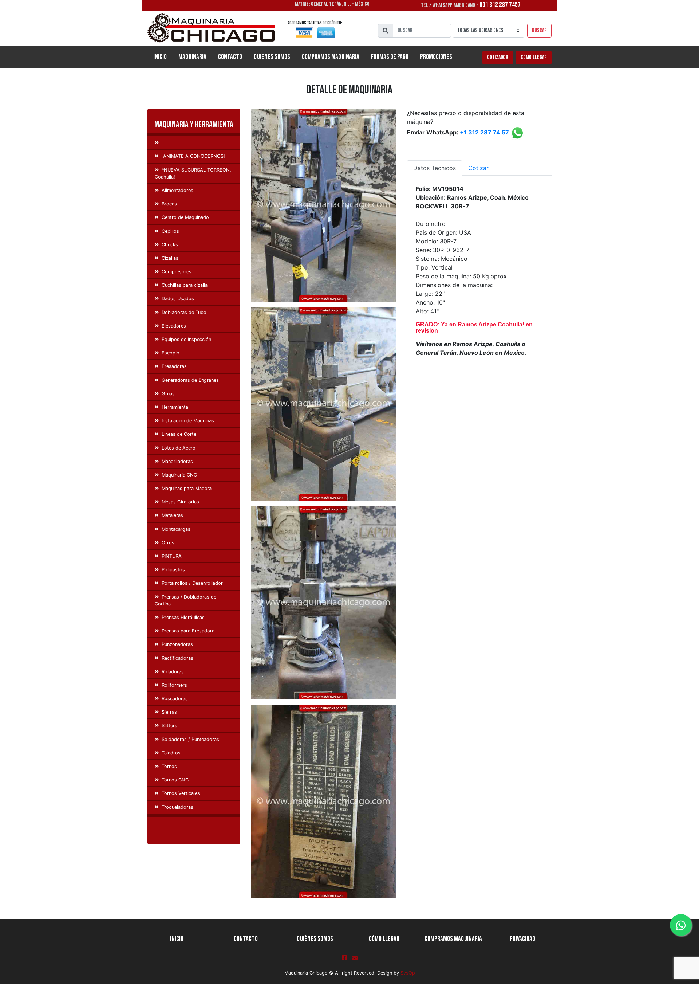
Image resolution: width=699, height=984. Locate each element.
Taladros (171, 753)
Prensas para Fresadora (188, 631)
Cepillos (170, 231)
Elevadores (174, 326)
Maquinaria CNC (179, 475)
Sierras (169, 712)
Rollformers (174, 685)
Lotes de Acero (179, 448)
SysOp (407, 973)
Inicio (163, 56)
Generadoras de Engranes (190, 380)
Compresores (176, 271)
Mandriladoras (177, 461)
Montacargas (176, 529)
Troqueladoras (177, 807)
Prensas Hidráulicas (183, 617)
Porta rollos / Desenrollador (192, 583)
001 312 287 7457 (500, 5)
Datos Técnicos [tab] (434, 168)
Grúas (168, 393)
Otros (168, 542)
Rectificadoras (177, 658)
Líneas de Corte (179, 434)
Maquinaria (192, 57)
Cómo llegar (384, 939)
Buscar (539, 30)
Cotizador (497, 57)
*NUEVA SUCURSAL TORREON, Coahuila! (193, 173)
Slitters (169, 725)
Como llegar (534, 57)
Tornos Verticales (181, 793)
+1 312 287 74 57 (484, 132)
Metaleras (172, 515)
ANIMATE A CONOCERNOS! (193, 156)
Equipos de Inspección (186, 339)
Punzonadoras (177, 644)
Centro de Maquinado (185, 217)
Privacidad (522, 939)
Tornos (169, 766)
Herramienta (175, 407)
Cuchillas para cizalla (185, 285)
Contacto (230, 57)
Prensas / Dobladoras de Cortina (185, 600)
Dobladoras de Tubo (184, 312)
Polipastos (173, 569)
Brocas (169, 204)
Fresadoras (174, 366)
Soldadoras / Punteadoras (190, 739)
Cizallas (170, 258)
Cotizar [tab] (478, 168)
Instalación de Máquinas (188, 420)
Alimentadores (177, 190)
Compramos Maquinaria (330, 57)
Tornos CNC (175, 780)
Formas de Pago (389, 57)
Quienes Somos (272, 57)
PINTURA (172, 556)
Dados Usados (178, 298)
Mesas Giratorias (180, 502)
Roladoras (173, 671)
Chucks (170, 244)
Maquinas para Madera (187, 488)
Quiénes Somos (315, 939)
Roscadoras (175, 698)
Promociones (436, 57)
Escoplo (170, 353)
